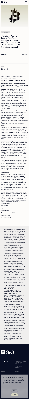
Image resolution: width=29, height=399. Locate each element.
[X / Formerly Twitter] (2, 361)
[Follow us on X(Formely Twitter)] (2, 69)
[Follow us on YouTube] (7, 69)
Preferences (14, 387)
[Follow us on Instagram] (4, 69)
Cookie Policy (13, 382)
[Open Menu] (26, 2)
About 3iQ (17, 373)
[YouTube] (7, 361)
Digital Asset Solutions (5, 373)
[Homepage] (4, 2)
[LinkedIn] (4, 361)
